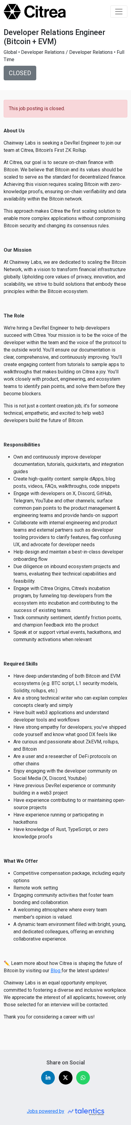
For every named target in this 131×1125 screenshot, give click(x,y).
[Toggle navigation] (118, 11)
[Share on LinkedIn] (48, 1078)
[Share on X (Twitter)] (66, 1078)
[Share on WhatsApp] (83, 1078)
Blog (56, 970)
